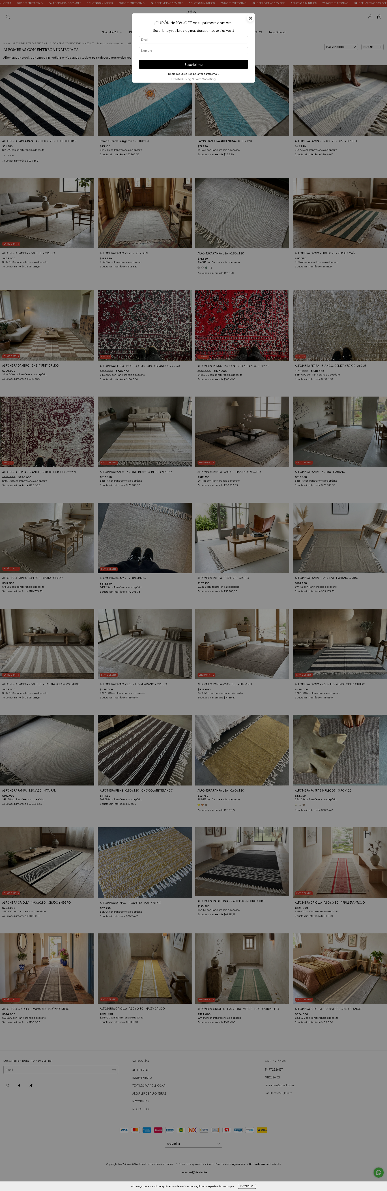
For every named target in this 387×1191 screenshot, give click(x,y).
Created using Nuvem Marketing (193, 79)
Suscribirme (194, 64)
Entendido (247, 1186)
